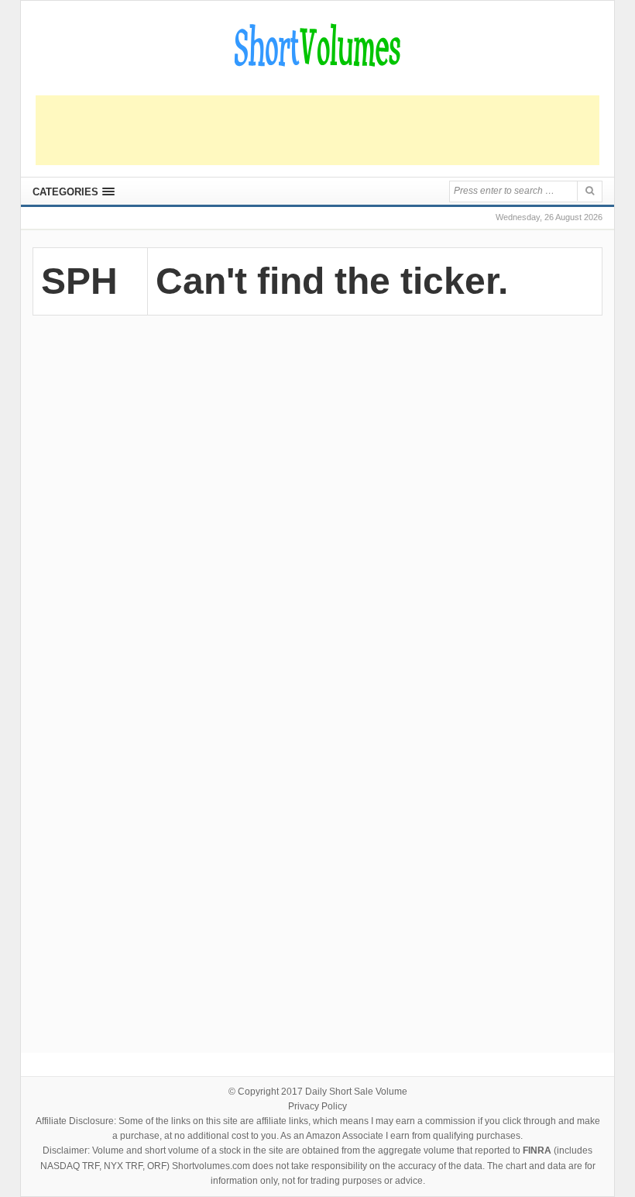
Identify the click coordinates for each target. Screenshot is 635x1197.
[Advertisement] (317, 130)
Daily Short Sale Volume (356, 1091)
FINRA (537, 1150)
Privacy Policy (317, 1106)
